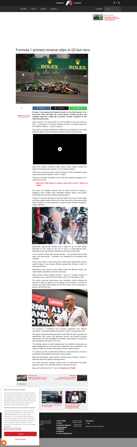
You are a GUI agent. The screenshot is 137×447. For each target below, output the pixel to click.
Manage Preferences (95, 426)
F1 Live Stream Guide (64, 433)
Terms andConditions (77, 425)
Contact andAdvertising (77, 421)
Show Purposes (20, 439)
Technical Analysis (63, 425)
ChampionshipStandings (61, 428)
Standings (60, 3)
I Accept (20, 434)
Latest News (61, 421)
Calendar (77, 3)
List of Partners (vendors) (12, 429)
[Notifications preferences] (4, 443)
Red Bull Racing (109, 15)
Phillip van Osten (24, 116)
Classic (59, 423)
